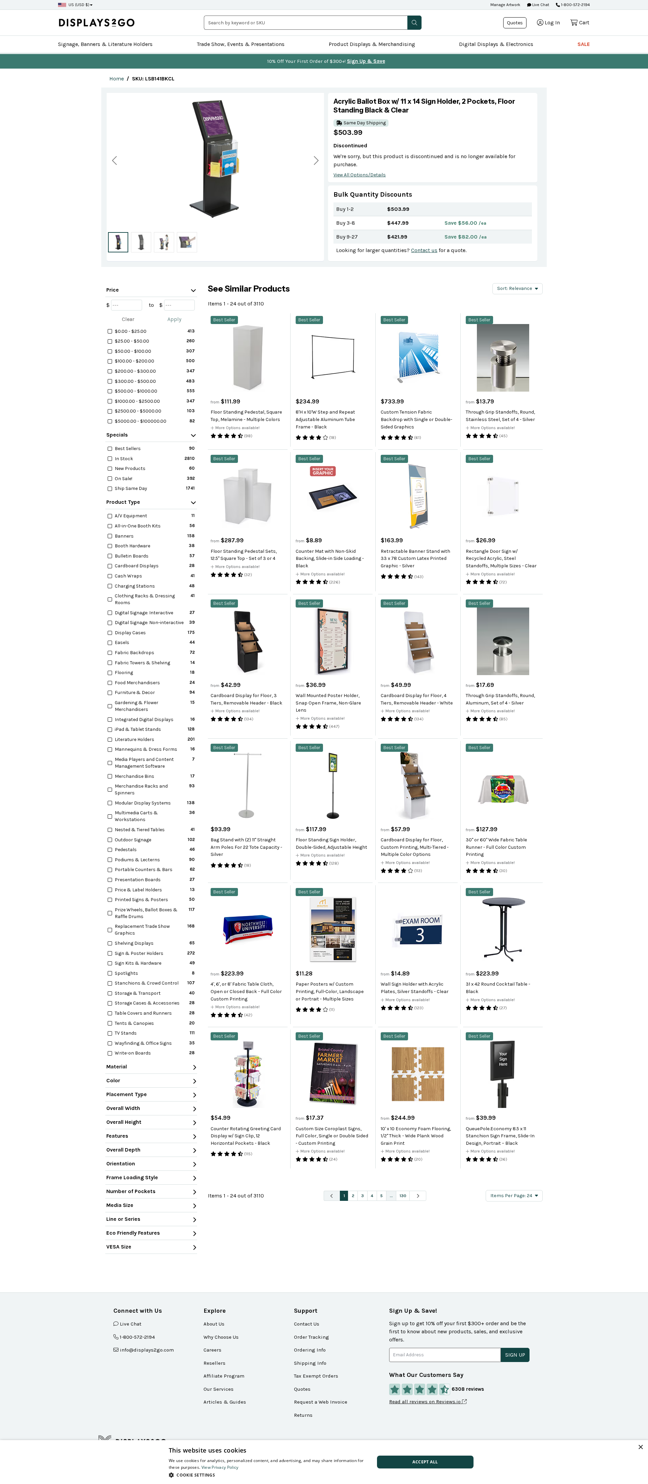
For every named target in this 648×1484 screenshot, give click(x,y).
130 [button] (403, 1195)
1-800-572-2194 (575, 4)
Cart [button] (584, 22)
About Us (214, 1324)
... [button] (391, 1195)
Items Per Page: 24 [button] (511, 1195)
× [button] (640, 1447)
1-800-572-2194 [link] (137, 1337)
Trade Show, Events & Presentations (241, 44)
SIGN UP (515, 1355)
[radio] (118, 242)
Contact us (424, 250)
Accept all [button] (425, 1462)
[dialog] (324, 1462)
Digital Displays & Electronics (496, 44)
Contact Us (306, 1324)
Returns (303, 1415)
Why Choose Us (221, 1337)
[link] (116, 78)
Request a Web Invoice (320, 1402)
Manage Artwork (505, 4)
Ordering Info (310, 1350)
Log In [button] (552, 22)
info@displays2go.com (147, 1350)
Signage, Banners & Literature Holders (105, 44)
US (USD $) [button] (79, 4)
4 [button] (372, 1195)
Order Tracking (311, 1337)
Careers (212, 1350)
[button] (414, 23)
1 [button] (344, 1195)
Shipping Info (310, 1363)
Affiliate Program (224, 1376)
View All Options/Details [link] (359, 175)
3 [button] (362, 1195)
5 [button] (381, 1195)
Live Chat (540, 4)
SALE (583, 44)
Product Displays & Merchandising (372, 44)
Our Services (219, 1389)
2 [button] (353, 1195)
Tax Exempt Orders (316, 1376)
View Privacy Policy (220, 1467)
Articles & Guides (225, 1402)
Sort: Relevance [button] (514, 288)
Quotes (515, 23)
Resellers (214, 1363)
